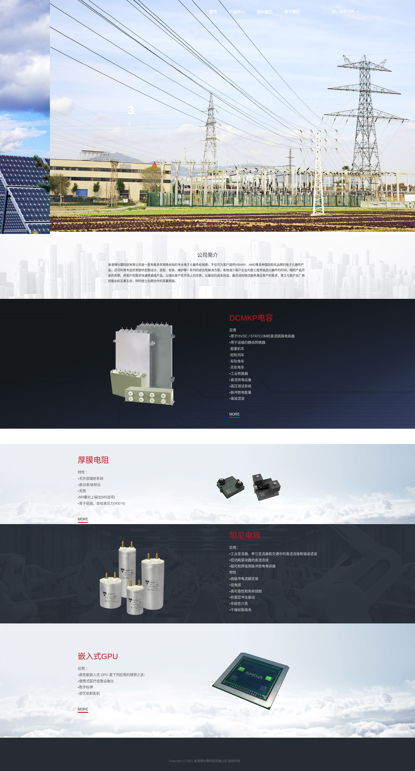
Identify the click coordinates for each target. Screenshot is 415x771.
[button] (6, 117)
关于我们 (292, 12)
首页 (213, 12)
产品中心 (237, 12)
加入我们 (264, 12)
